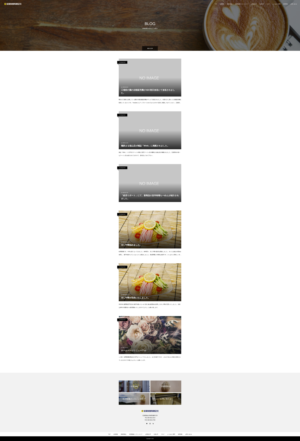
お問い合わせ (293, 4)
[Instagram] (150, 423)
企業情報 (222, 4)
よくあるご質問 (276, 4)
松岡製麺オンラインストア (241, 4)
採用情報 (285, 4)
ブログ (268, 4)
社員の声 (262, 4)
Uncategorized (122, 62)
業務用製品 (229, 4)
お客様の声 (254, 4)
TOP (216, 4)
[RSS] (153, 423)
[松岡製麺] (13, 3)
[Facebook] (147, 423)
